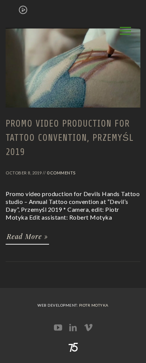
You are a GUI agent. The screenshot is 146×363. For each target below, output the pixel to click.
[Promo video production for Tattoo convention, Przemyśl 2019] (73, 111)
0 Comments (61, 172)
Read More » (27, 236)
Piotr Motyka (94, 305)
